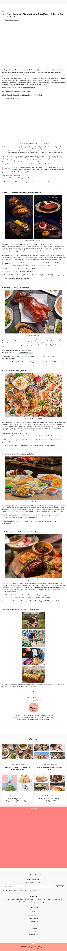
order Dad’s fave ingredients (19, 80)
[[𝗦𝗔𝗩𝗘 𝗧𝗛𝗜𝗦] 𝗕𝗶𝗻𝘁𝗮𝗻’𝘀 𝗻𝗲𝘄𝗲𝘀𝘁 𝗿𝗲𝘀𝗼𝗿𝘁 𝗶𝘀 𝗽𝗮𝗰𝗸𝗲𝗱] (17, 820)
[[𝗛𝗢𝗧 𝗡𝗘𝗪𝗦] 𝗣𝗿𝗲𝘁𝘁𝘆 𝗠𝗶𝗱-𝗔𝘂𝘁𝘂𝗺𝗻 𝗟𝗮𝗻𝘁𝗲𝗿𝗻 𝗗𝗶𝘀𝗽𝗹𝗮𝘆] (17, 838)
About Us (33, 931)
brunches (4, 84)
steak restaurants (59, 82)
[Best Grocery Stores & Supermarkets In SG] (33, 674)
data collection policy (32, 890)
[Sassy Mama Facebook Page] (25, 874)
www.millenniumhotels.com (9, 184)
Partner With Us (33, 918)
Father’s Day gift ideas (29, 88)
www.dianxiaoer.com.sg (8, 358)
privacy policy (21, 890)
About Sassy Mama (33, 700)
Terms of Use (33, 928)
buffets (18, 84)
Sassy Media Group (33, 915)
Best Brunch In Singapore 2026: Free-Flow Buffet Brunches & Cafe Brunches (33, 445)
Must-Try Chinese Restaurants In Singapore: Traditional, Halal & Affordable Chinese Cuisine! (37, 362)
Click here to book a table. (35, 178)
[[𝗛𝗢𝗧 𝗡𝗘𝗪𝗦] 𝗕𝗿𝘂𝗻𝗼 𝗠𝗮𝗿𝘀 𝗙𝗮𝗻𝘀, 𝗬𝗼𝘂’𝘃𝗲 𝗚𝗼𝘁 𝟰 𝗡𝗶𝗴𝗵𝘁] (50, 857)
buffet (8, 508)
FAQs (33, 911)
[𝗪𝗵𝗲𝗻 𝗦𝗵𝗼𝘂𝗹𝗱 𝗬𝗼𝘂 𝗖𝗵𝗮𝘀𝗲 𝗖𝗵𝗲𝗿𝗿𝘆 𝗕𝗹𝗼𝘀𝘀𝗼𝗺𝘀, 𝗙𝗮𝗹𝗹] (50, 820)
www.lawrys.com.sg (58, 275)
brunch (42, 422)
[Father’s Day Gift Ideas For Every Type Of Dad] (33, 621)
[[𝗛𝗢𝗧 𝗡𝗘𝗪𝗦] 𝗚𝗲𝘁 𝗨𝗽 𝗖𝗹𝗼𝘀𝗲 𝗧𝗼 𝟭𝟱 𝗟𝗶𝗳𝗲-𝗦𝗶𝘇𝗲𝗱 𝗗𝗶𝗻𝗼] (50, 838)
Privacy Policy (33, 921)
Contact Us (33, 925)
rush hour (38, 948)
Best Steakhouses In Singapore (20, 279)
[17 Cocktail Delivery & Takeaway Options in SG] (33, 657)
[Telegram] (40, 874)
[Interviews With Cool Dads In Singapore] (33, 639)
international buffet (17, 149)
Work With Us (33, 934)
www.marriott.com (7, 523)
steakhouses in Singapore (18, 244)
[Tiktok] (35, 874)
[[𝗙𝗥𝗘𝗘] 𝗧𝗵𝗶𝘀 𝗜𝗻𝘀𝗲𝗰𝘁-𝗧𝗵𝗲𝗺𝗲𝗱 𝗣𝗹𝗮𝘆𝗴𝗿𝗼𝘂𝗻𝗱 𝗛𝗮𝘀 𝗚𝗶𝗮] (17, 857)
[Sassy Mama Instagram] (30, 874)
